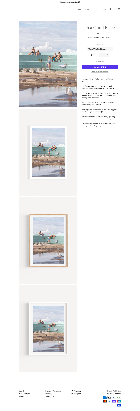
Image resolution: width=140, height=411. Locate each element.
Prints (87, 9)
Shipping (91, 37)
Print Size (100, 44)
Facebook (77, 391)
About (95, 9)
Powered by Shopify (113, 393)
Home (79, 9)
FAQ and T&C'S (51, 396)
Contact (104, 9)
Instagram (77, 394)
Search (21, 391)
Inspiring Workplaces (53, 391)
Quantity (94, 55)
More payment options (99, 72)
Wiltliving (117, 391)
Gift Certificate (24, 394)
